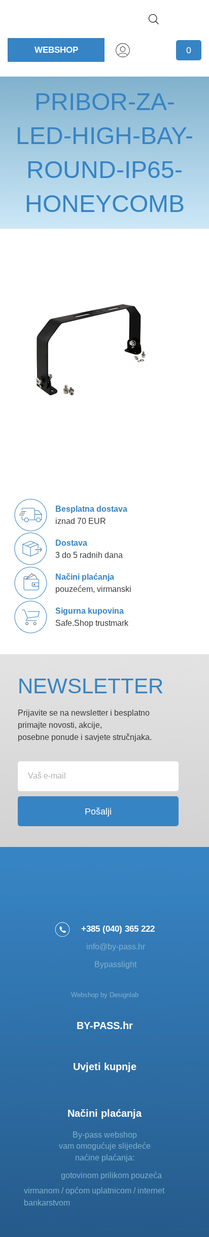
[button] (189, 19)
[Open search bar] (154, 19)
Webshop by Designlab (104, 995)
